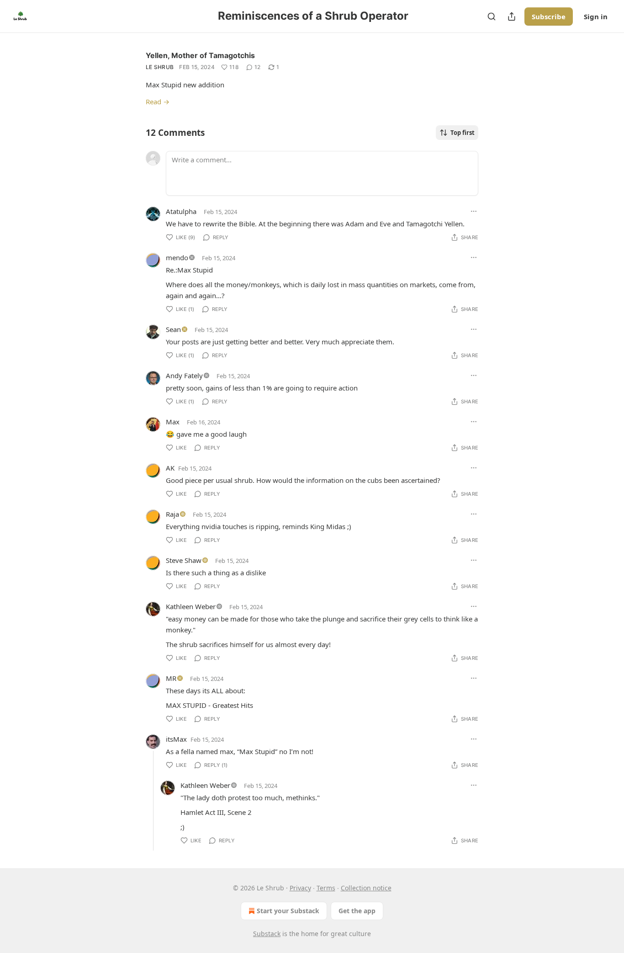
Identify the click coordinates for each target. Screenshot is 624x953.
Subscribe (549, 16)
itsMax (176, 739)
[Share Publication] (511, 16)
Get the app (356, 910)
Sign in (596, 16)
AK (170, 467)
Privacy (300, 887)
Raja (172, 514)
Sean (173, 329)
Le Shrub (160, 67)
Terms (326, 887)
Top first (462, 132)
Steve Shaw (183, 560)
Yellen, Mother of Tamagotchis (200, 55)
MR (171, 678)
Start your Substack (288, 910)
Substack (266, 933)
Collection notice (366, 887)
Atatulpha (181, 211)
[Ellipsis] (473, 211)
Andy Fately (184, 375)
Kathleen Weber (191, 606)
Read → (157, 101)
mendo (177, 257)
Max (173, 421)
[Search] (491, 16)
